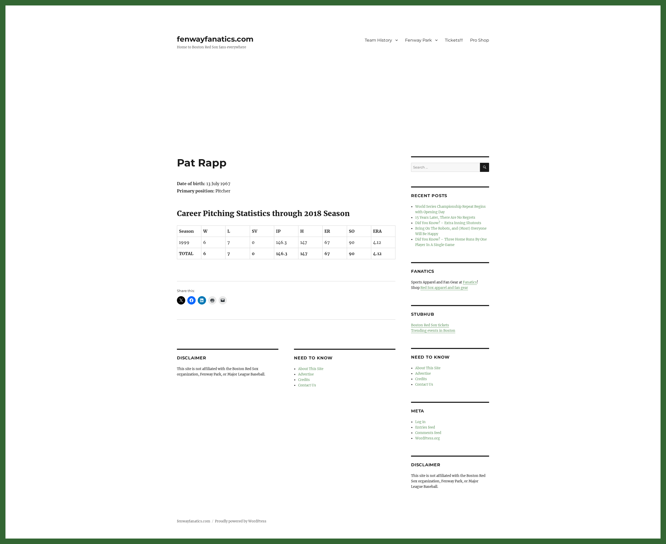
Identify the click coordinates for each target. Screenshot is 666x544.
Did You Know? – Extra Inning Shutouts (448, 223)
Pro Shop (479, 40)
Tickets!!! (454, 40)
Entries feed (425, 427)
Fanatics (470, 282)
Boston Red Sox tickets (430, 325)
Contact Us (307, 385)
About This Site (310, 369)
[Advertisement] (333, 117)
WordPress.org (427, 438)
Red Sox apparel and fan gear (444, 288)
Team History (378, 40)
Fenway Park (418, 40)
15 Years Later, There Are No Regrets (445, 217)
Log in (420, 422)
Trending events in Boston (433, 330)
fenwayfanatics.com (215, 39)
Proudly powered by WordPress (240, 521)
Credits (304, 380)
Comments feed (428, 433)
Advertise (306, 374)
